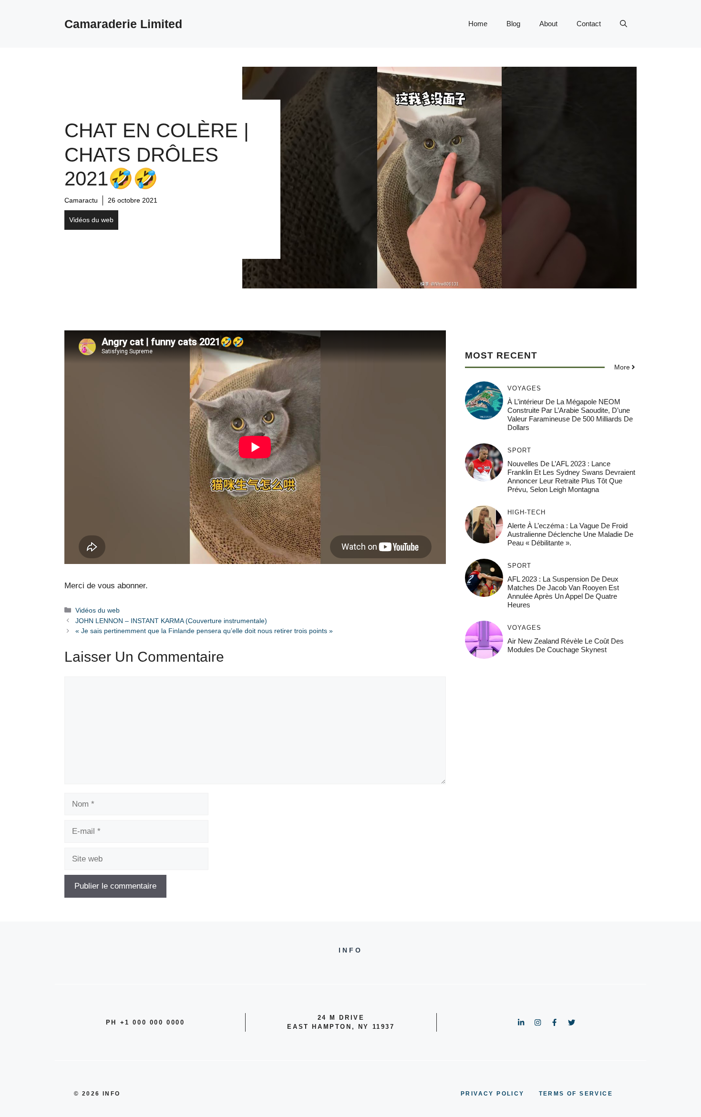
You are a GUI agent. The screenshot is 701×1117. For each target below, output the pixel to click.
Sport (519, 450)
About (548, 24)
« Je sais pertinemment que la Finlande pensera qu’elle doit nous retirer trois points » (204, 631)
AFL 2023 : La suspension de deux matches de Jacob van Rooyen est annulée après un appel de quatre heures (563, 591)
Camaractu (81, 200)
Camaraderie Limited (123, 24)
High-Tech (526, 512)
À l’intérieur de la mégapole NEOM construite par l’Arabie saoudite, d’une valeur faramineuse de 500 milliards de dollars (570, 414)
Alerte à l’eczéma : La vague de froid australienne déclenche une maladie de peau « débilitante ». (570, 533)
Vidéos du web (91, 220)
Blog (513, 24)
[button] (623, 24)
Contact (589, 24)
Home (477, 24)
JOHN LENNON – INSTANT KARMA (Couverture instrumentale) (171, 621)
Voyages (524, 388)
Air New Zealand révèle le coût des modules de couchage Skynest (565, 644)
